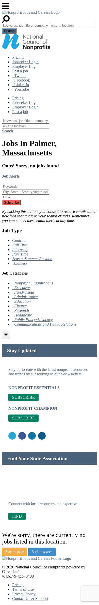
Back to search (41, 552)
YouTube (20, 89)
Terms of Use (23, 589)
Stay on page (14, 552)
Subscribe (11, 202)
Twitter (19, 75)
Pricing (18, 57)
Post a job (20, 71)
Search (7, 131)
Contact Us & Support (30, 598)
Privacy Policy (24, 594)
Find (17, 516)
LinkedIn (20, 85)
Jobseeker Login (25, 62)
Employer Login (25, 66)
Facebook (21, 80)
